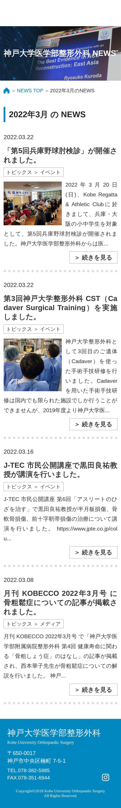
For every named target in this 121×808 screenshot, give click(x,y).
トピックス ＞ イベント (33, 172)
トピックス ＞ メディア (33, 624)
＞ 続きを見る (93, 257)
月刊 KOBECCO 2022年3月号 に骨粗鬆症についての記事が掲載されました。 (60, 602)
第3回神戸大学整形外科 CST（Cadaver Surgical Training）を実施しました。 (60, 307)
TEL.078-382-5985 (28, 770)
